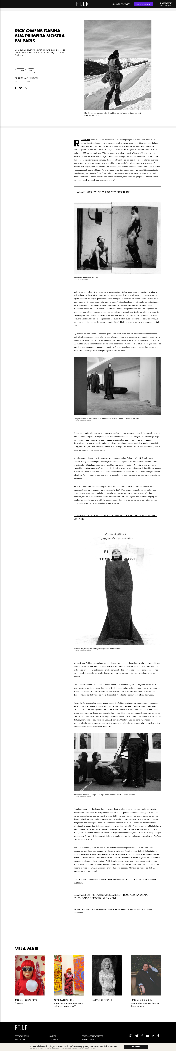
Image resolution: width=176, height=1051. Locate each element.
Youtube (147, 1035)
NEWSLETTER (20, 1039)
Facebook (142, 1035)
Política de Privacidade (88, 1048)
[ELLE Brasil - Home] (82, 5)
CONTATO (52, 1036)
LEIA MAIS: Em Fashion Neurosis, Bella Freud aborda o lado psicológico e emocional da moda (111, 896)
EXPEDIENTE (53, 1039)
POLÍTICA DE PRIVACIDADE (92, 1036)
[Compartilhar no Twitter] (20, 88)
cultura (20, 71)
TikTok (158, 1035)
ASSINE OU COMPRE (143, 4)
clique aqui (78, 882)
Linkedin (153, 1035)
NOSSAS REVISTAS (120, 4)
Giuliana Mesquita (28, 78)
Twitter (137, 1035)
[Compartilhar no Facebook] (15, 88)
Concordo (136, 1047)
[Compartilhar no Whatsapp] (26, 88)
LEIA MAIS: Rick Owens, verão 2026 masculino (102, 192)
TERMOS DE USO (88, 1039)
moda (31, 71)
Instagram (131, 1035)
